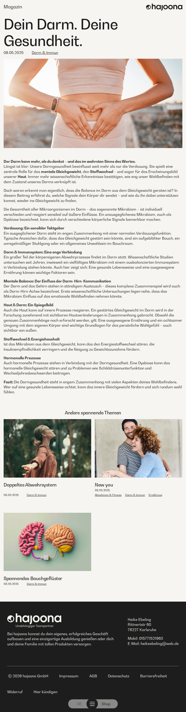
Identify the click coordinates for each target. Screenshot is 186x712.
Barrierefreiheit (153, 676)
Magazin (13, 7)
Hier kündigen (45, 692)
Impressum (68, 676)
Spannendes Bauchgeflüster (33, 578)
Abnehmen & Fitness (108, 495)
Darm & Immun (45, 52)
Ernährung (155, 495)
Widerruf (15, 692)
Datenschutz (118, 676)
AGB (93, 676)
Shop (106, 704)
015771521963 (151, 638)
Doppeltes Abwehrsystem (30, 485)
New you (104, 485)
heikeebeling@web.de (160, 643)
